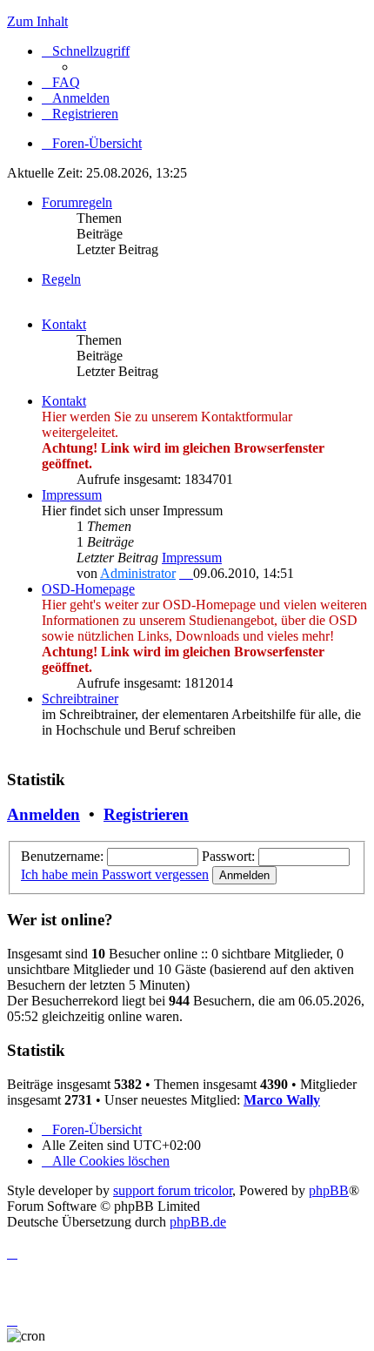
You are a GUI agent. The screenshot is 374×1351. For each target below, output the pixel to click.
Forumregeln (77, 202)
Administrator (138, 573)
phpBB (329, 1190)
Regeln (61, 279)
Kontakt (64, 324)
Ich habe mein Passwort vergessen (115, 874)
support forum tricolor (172, 1190)
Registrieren (146, 814)
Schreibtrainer (80, 698)
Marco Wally (282, 1099)
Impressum (72, 494)
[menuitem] (61, 82)
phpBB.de (198, 1221)
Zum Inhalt (37, 21)
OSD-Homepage (88, 588)
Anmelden (43, 814)
